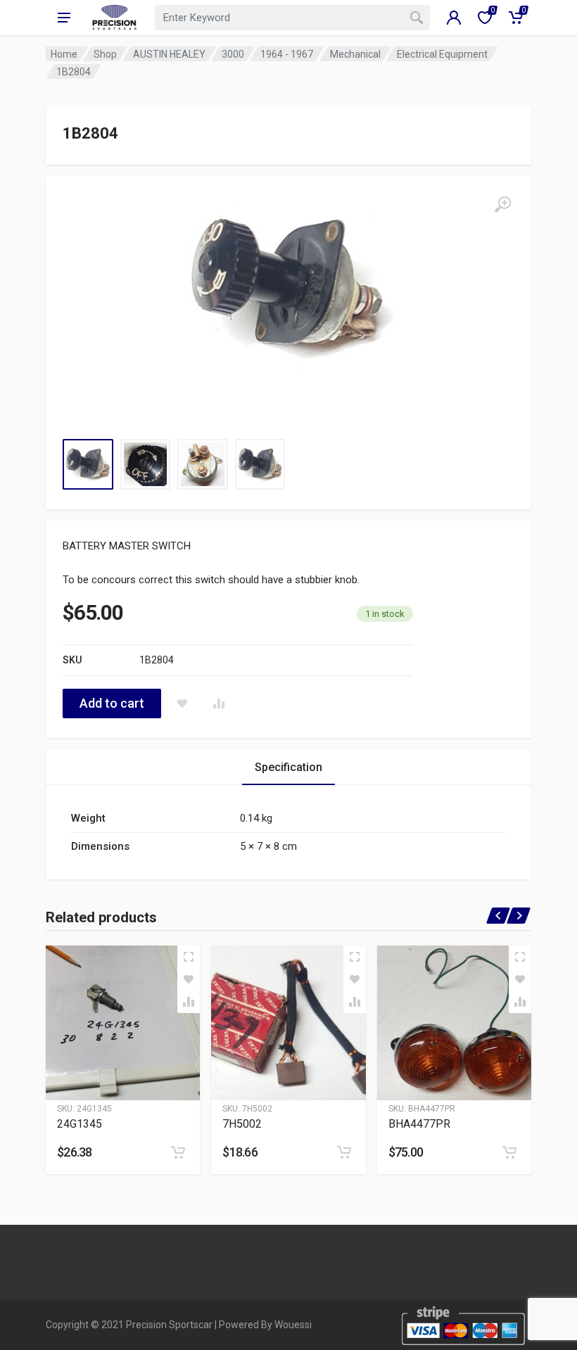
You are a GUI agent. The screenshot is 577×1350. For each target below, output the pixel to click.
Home (64, 54)
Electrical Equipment (442, 54)
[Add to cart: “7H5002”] (344, 1152)
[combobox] (292, 17)
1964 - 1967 (286, 54)
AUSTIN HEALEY (169, 54)
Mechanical (355, 54)
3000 (233, 54)
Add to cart (112, 703)
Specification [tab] (288, 767)
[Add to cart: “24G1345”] (178, 1152)
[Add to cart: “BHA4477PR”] (509, 1152)
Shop (105, 54)
